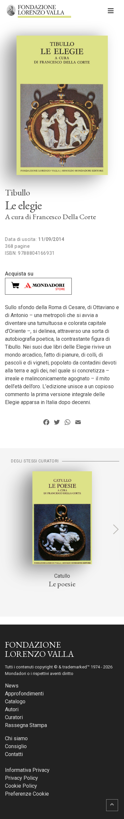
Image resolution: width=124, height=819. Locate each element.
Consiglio (16, 746)
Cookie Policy (21, 786)
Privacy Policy (21, 778)
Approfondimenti (24, 693)
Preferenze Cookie (27, 794)
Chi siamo (16, 738)
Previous (8, 529)
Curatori (14, 717)
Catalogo (15, 701)
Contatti (14, 754)
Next (115, 529)
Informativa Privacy (27, 770)
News (12, 686)
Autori (12, 709)
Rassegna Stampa (26, 725)
